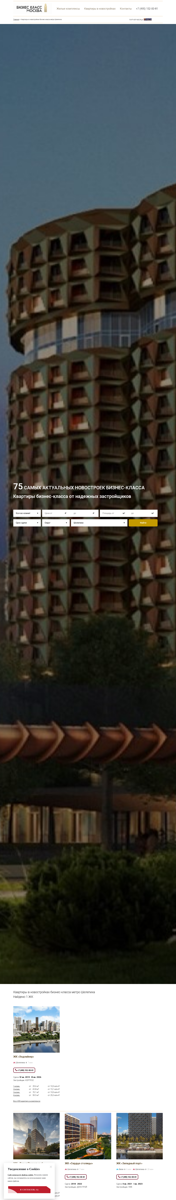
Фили (121, 1169)
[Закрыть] (51, 1167)
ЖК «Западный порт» (129, 1163)
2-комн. (16, 1089)
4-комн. (16, 1095)
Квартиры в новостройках (100, 8)
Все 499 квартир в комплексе (26, 1101)
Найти (143, 523)
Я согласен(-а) (29, 1190)
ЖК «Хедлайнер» (23, 1056)
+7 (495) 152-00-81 (147, 8)
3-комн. (16, 1092)
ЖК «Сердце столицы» (79, 1163)
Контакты (126, 8)
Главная (16, 19)
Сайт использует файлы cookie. (20, 1175)
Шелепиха (20, 1062)
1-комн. (16, 1086)
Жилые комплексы (68, 8)
